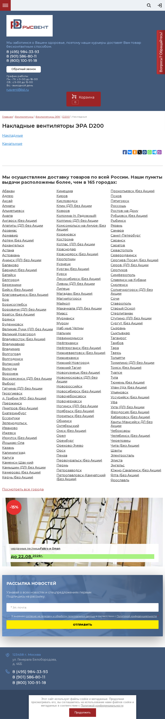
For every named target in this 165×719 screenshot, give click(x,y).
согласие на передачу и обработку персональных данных (60, 616)
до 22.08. (27, 556)
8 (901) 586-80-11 (21, 56)
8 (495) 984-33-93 (22, 52)
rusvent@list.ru (17, 90)
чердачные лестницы (35, 548)
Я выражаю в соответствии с (85, 616)
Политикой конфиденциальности (137, 616)
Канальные (12, 144)
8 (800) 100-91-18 (21, 60)
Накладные (12, 135)
